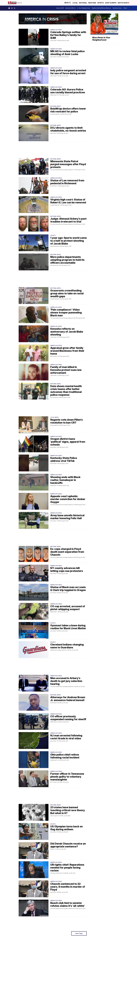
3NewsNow (9, 8)
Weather (92, 3)
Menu (66, 3)
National (83, 3)
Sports (100, 3)
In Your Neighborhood (83, 8)
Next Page (79, 933)
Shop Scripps (110, 3)
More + (126, 8)
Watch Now (123, 3)
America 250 (60, 8)
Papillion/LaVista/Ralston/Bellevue (101, 8)
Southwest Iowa (117, 8)
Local (75, 3)
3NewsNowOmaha (15, 8)
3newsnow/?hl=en (12, 8)
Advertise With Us (70, 8)
